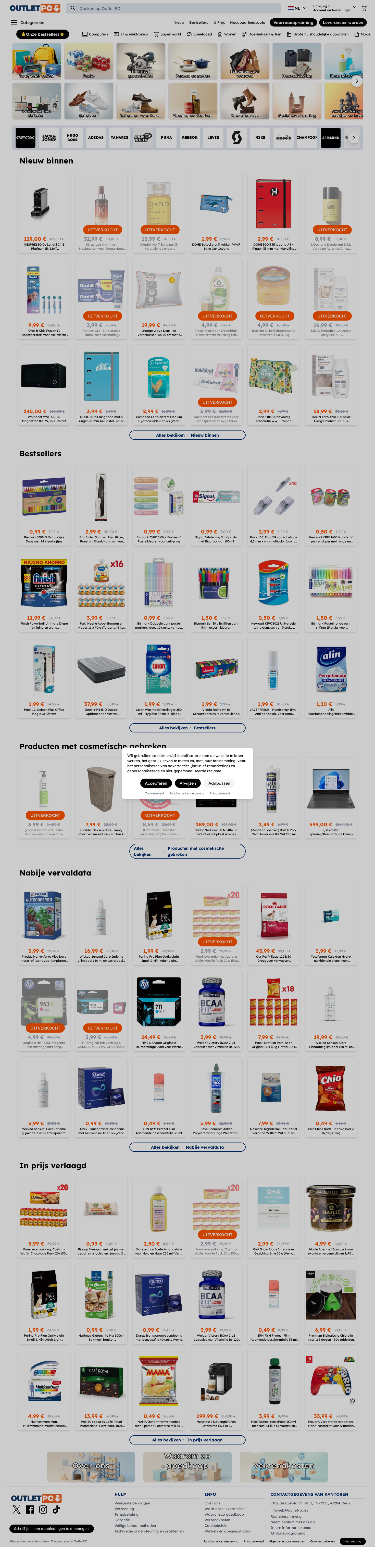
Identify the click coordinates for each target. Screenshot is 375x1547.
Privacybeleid (220, 793)
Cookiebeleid (154, 793)
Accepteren (156, 783)
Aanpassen (219, 783)
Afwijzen (188, 783)
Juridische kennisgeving (187, 793)
